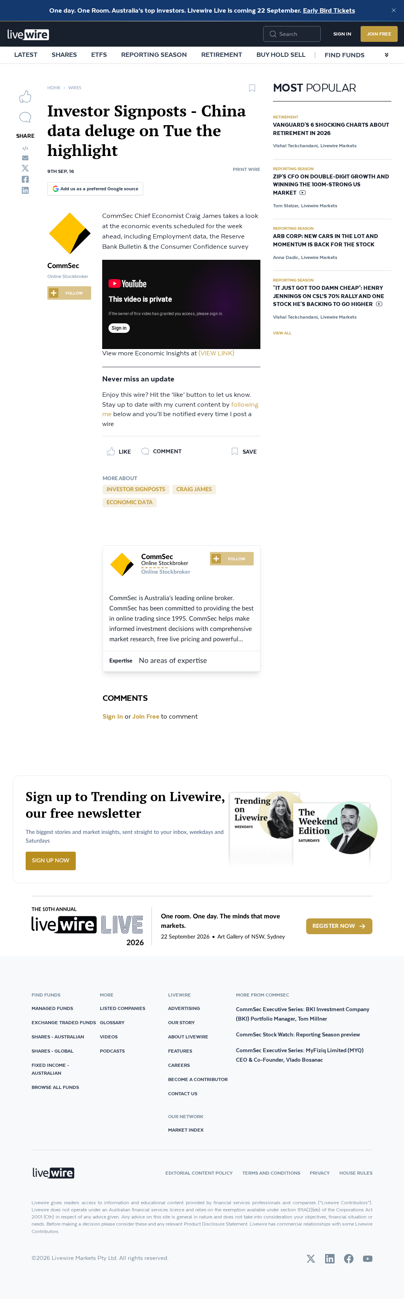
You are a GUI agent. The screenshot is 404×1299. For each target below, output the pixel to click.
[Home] (28, 35)
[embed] (25, 148)
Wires (74, 88)
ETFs (99, 54)
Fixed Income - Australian (50, 1069)
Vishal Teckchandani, (296, 145)
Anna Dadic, (286, 257)
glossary (112, 1022)
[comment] (25, 117)
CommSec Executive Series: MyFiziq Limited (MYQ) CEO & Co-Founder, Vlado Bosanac (300, 1055)
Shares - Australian (58, 1037)
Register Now (333, 926)
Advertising (184, 1008)
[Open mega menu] (387, 55)
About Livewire (188, 1037)
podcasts (112, 1051)
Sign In (342, 34)
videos (109, 1037)
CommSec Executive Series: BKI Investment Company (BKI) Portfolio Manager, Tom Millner (302, 1014)
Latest (25, 54)
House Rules (355, 1173)
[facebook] (25, 179)
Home (53, 88)
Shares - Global (52, 1051)
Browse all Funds (55, 1087)
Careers (179, 1065)
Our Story (181, 1022)
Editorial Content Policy (199, 1173)
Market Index (186, 1130)
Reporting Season (154, 54)
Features (180, 1051)
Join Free (379, 34)
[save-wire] (252, 91)
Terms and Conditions (271, 1173)
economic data (130, 502)
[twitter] (25, 168)
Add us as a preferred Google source (99, 188)
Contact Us (182, 1093)
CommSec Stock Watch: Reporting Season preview (298, 1034)
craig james (194, 489)
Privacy (320, 1173)
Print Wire (246, 169)
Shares (64, 54)
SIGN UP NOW (50, 860)
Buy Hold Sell (280, 54)
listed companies (122, 1008)
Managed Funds (52, 1008)
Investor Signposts (136, 489)
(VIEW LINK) (216, 353)
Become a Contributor (198, 1079)
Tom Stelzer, (286, 205)
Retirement (221, 54)
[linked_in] (25, 190)
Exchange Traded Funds (64, 1022)
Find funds (345, 55)
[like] (25, 96)
